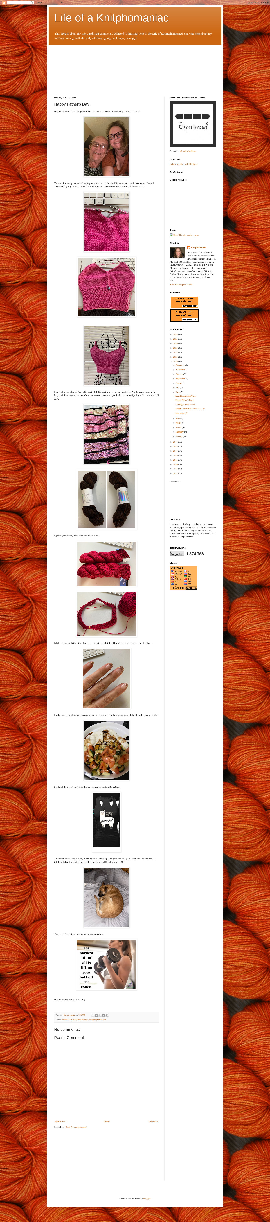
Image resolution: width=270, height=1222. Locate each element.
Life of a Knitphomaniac (111, 18)
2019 (175, 441)
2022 (175, 352)
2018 (175, 446)
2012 (175, 473)
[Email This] (93, 1015)
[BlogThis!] (96, 1015)
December (180, 364)
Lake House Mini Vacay (186, 395)
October (179, 373)
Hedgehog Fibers (95, 1019)
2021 (175, 356)
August (179, 382)
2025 (175, 338)
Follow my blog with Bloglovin (183, 163)
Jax (104, 1019)
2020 (175, 361)
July (178, 387)
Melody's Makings (188, 151)
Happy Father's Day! (184, 399)
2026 (175, 334)
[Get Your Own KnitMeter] (184, 307)
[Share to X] (100, 1015)
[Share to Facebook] (103, 1015)
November (181, 369)
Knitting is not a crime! (185, 404)
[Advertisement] (81, 67)
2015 (175, 459)
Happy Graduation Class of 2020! (190, 408)
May (178, 418)
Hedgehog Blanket (80, 1019)
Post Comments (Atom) (76, 1126)
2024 (175, 343)
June (178, 391)
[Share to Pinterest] (107, 1015)
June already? (181, 412)
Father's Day (67, 1019)
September (181, 378)
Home (107, 1121)
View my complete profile (181, 284)
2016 (175, 455)
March (179, 427)
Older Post (153, 1121)
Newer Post (60, 1121)
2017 (175, 450)
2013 (175, 468)
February (180, 431)
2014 (175, 464)
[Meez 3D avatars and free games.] (184, 234)
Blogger (146, 1198)
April (178, 422)
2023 (175, 347)
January (179, 436)
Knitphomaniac (198, 247)
